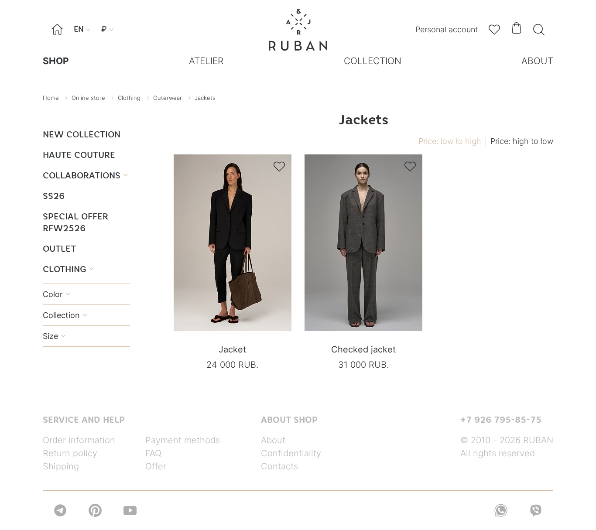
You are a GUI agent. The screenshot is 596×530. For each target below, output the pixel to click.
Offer (155, 466)
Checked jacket (363, 349)
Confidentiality (291, 453)
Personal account (446, 29)
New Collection (81, 134)
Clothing (68, 268)
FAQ (153, 453)
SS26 (54, 195)
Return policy (70, 453)
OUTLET (59, 248)
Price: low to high (449, 141)
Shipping (61, 466)
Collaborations (85, 175)
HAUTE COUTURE (79, 154)
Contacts (279, 466)
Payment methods (182, 440)
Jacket (232, 349)
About (273, 440)
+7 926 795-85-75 (500, 419)
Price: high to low (521, 141)
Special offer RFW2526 (75, 222)
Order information (79, 440)
